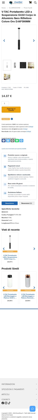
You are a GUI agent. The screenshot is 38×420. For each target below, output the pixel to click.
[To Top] (33, 415)
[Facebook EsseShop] (3, 403)
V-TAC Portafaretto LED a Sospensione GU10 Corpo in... (10, 257)
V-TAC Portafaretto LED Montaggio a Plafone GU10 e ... (10, 296)
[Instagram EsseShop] (6, 403)
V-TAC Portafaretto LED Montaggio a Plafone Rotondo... (28, 296)
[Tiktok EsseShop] (9, 403)
